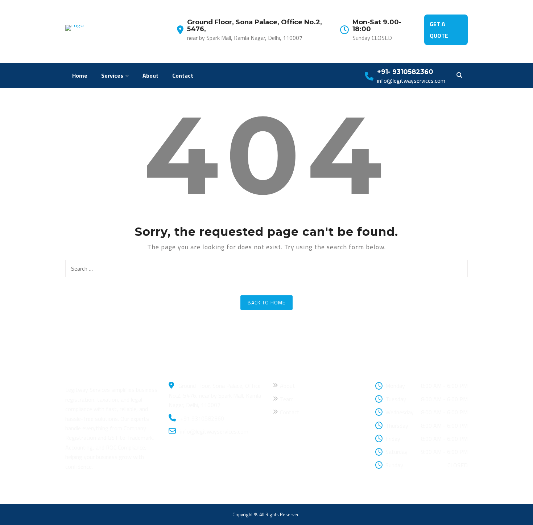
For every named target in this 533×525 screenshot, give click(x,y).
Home (79, 75)
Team (287, 399)
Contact (182, 75)
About (150, 75)
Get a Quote (439, 30)
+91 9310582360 (201, 418)
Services (112, 75)
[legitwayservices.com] (74, 27)
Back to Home (266, 302)
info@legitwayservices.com (213, 431)
